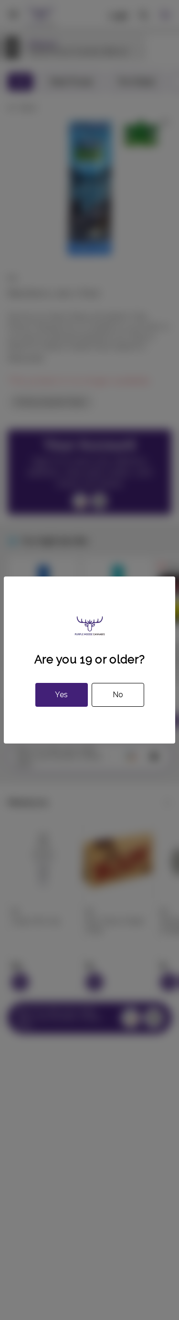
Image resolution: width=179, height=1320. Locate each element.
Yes (61, 694)
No (118, 694)
